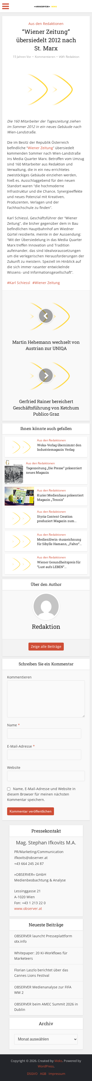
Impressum (57, 1073)
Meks (58, 1061)
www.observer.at (28, 908)
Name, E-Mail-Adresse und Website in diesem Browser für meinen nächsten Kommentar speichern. (41, 794)
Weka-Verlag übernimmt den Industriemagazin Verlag (59, 447)
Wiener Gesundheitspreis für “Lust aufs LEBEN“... (58, 564)
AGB (43, 1073)
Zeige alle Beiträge (46, 646)
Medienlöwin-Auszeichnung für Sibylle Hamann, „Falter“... (59, 541)
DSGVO (32, 1073)
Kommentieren (45, 57)
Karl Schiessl (19, 282)
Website (13, 767)
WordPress (46, 1066)
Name (13, 725)
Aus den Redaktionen (46, 23)
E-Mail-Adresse (21, 746)
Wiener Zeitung (40, 147)
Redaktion (72, 57)
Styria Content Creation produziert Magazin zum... (57, 518)
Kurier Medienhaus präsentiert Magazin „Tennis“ (60, 497)
